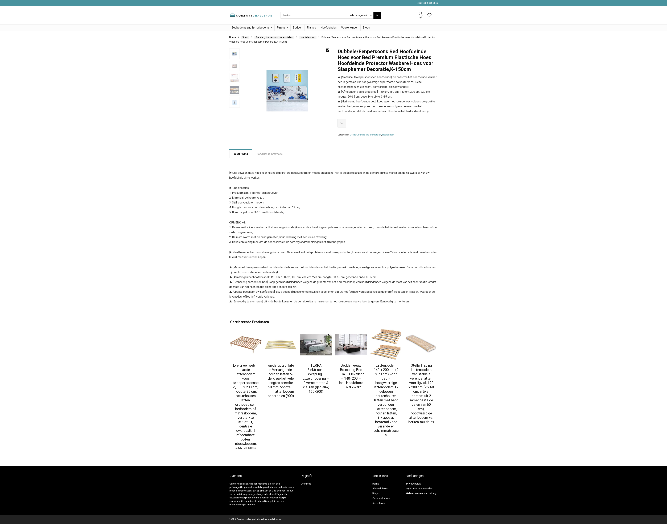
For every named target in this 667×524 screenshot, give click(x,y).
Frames (311, 27)
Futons (281, 27)
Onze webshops (381, 498)
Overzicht (306, 483)
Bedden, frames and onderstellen (274, 37)
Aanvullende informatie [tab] (270, 154)
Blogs (366, 27)
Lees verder (245, 454)
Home (232, 37)
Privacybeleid (413, 483)
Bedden (297, 27)
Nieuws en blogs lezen (427, 3)
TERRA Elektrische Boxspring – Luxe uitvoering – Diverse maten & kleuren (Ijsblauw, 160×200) (316, 378)
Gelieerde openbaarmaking (421, 493)
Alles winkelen (380, 488)
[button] (327, 50)
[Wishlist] (429, 15)
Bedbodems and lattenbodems (250, 27)
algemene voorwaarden (419, 488)
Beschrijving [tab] (240, 154)
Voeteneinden (349, 27)
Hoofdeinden (328, 27)
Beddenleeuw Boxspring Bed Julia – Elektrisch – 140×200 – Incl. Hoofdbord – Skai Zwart (351, 376)
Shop (245, 37)
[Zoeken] (377, 15)
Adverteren (378, 503)
